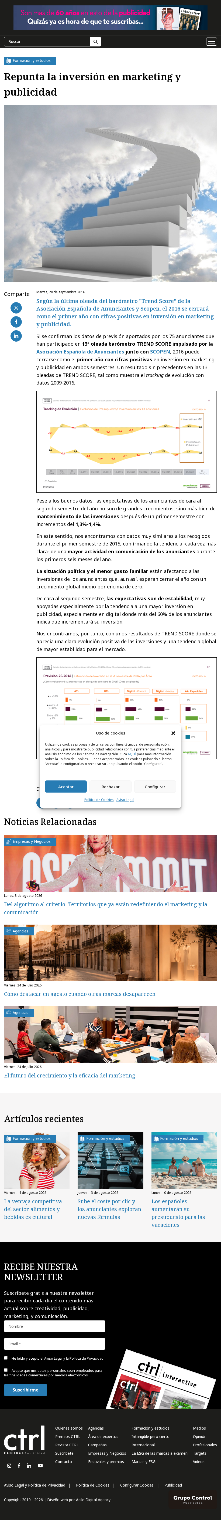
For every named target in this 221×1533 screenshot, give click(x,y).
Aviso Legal (125, 800)
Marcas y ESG (144, 1461)
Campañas (97, 1444)
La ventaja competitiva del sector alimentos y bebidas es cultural (33, 1209)
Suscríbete (64, 1453)
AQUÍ (132, 754)
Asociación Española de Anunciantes (80, 351)
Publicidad (173, 1485)
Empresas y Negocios (107, 1453)
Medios (199, 1428)
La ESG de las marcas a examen (160, 1453)
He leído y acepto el (57, 1358)
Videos (199, 1461)
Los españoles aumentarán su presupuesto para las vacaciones (178, 1213)
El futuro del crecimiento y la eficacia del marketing (69, 1075)
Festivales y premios (106, 1461)
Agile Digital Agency (93, 1499)
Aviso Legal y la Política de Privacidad (73, 1358)
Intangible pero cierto (151, 1436)
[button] (173, 733)
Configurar (155, 786)
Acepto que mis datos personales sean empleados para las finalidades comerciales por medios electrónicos (53, 1372)
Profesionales (205, 1444)
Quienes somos (69, 1428)
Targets (199, 1453)
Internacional (143, 1444)
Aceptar (66, 786)
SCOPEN (160, 351)
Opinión (199, 1436)
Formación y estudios (151, 1428)
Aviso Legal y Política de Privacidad (34, 1485)
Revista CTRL (67, 1444)
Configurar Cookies (137, 1485)
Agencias (96, 1428)
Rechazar (111, 786)
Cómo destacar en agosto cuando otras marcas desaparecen (80, 994)
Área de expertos (103, 1436)
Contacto (63, 1461)
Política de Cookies (99, 800)
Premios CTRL (67, 1436)
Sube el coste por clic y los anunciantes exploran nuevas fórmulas (109, 1209)
